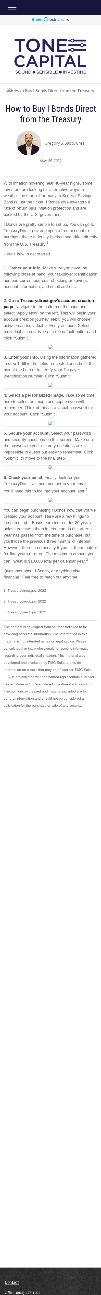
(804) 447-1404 (28, 1292)
